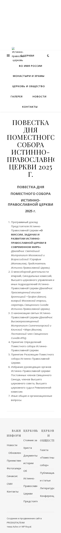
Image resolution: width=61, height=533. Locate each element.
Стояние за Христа (30, 443)
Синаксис (12, 476)
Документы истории (30, 459)
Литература (47, 488)
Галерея (17, 96)
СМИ (9, 483)
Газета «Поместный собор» (47, 457)
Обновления (14, 452)
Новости (39, 96)
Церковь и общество (28, 86)
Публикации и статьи (47, 476)
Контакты (30, 106)
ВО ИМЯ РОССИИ (30, 65)
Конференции (47, 496)
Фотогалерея (14, 468)
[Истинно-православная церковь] (18, 55)
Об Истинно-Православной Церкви (30, 482)
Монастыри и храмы (28, 76)
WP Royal (26, 526)
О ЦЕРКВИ (27, 55)
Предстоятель (30, 501)
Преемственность (14, 460)
